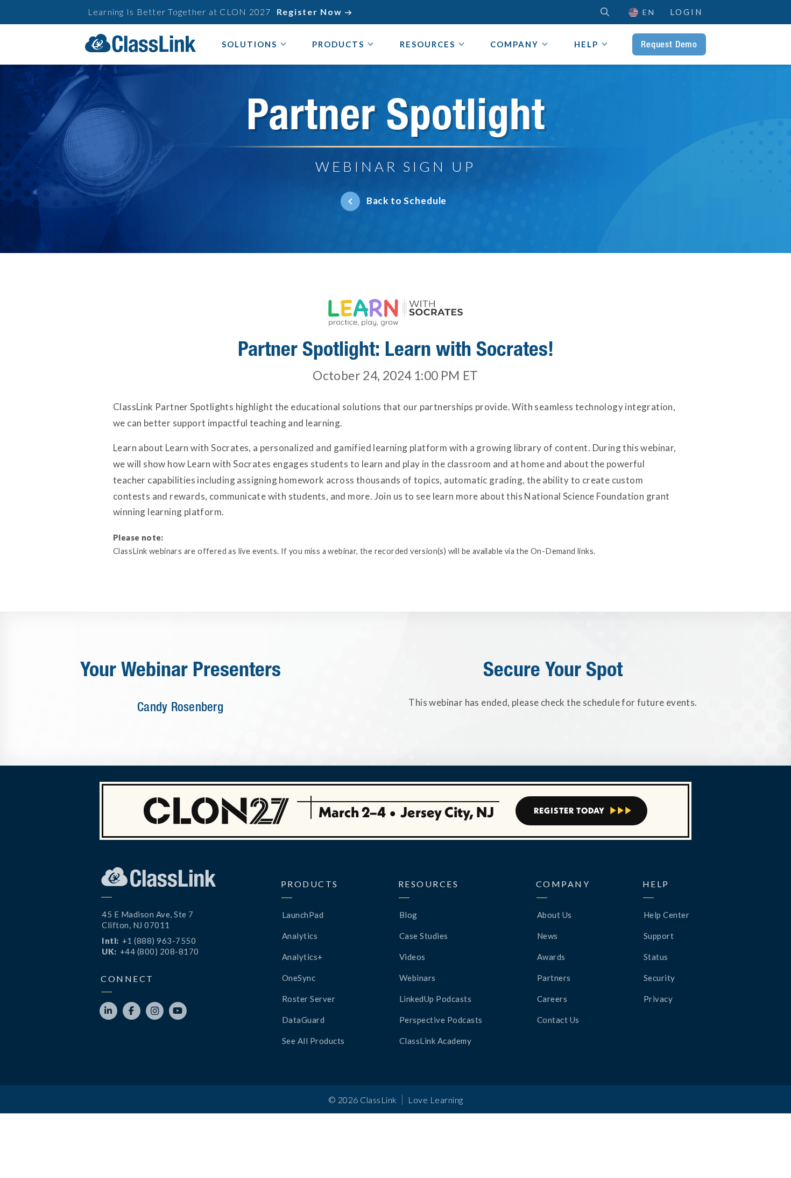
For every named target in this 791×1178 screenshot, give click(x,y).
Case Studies (423, 936)
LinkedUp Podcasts (435, 999)
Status (656, 957)
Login (686, 12)
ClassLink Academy (435, 1041)
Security (659, 978)
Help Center (667, 915)
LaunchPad (303, 915)
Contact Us (558, 1020)
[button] (641, 12)
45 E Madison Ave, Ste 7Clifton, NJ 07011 (148, 919)
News (547, 936)
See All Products (313, 1041)
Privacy (658, 999)
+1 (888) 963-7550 (159, 940)
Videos (412, 957)
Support (659, 936)
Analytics (300, 936)
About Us (554, 915)
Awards (551, 957)
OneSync (299, 978)
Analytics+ (302, 957)
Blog (408, 915)
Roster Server (309, 999)
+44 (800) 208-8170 (159, 951)
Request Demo (669, 44)
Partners (554, 978)
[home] (140, 43)
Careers (552, 999)
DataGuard (303, 1020)
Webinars (417, 978)
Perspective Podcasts (441, 1020)
